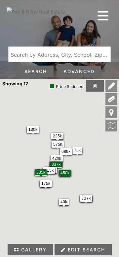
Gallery (33, 249)
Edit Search (85, 249)
